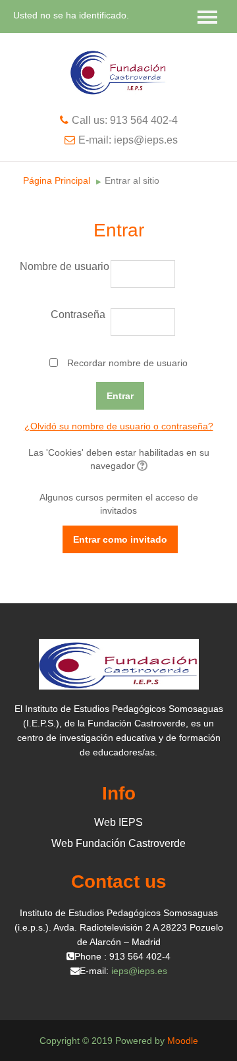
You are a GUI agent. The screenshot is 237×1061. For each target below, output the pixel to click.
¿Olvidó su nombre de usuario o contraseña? (118, 426)
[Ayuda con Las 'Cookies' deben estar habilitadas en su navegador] (141, 465)
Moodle (182, 1040)
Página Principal (56, 180)
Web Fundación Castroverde (118, 843)
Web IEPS (118, 822)
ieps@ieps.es (139, 971)
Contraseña (78, 314)
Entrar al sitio (132, 180)
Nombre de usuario (64, 266)
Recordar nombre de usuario (127, 363)
